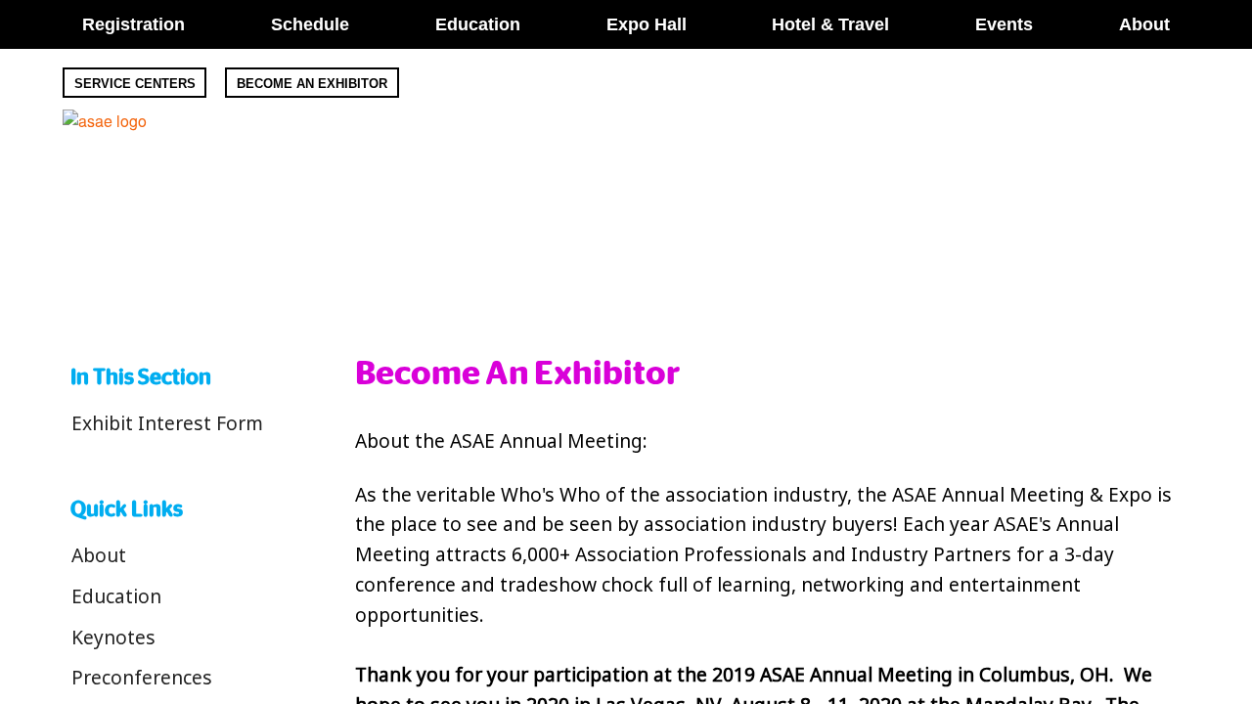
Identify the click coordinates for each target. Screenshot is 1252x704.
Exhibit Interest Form (167, 423)
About (98, 555)
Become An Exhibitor (312, 83)
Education (116, 596)
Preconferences (141, 677)
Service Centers (135, 83)
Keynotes (113, 637)
